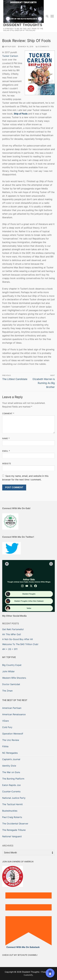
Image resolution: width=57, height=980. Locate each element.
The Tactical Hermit (12, 804)
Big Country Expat (11, 665)
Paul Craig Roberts (12, 817)
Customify (28, 975)
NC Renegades (10, 752)
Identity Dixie (9, 765)
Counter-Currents (11, 791)
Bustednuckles (9, 810)
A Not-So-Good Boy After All (17, 639)
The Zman (7, 690)
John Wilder (8, 671)
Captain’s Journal (11, 759)
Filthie (5, 746)
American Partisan (11, 708)
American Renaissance (14, 714)
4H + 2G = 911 (9, 649)
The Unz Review (10, 740)
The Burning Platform (13, 778)
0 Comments (43, 47)
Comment (8, 413)
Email (6, 451)
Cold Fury (7, 727)
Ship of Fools (21, 113)
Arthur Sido (10, 47)
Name (6, 438)
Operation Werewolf (12, 733)
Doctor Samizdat (11, 684)
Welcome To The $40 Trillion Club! (20, 644)
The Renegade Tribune (14, 830)
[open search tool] (47, 16)
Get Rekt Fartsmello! (13, 629)
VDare (5, 720)
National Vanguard (12, 836)
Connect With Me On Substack (23, 947)
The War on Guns (11, 772)
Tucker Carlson (10, 56)
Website (6, 463)
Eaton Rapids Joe (11, 785)
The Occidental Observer (15, 823)
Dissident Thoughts (22, 25)
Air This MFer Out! (11, 634)
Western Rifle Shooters (14, 677)
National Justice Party (13, 797)
